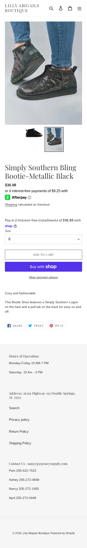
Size (8, 231)
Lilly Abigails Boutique (22, 8)
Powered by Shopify (62, 533)
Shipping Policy (20, 443)
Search (14, 408)
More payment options (43, 277)
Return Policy (19, 431)
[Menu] (79, 8)
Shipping (11, 204)
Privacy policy (19, 419)
